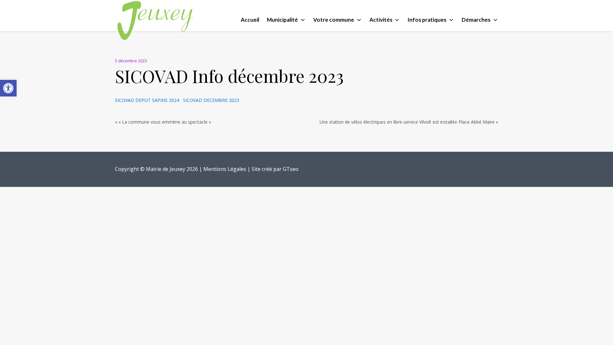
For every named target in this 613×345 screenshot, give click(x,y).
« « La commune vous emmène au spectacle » (163, 122)
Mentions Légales (224, 168)
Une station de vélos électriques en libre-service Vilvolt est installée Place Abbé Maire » (409, 122)
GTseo (291, 168)
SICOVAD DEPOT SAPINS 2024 (149, 100)
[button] (8, 88)
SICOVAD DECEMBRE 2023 (211, 100)
